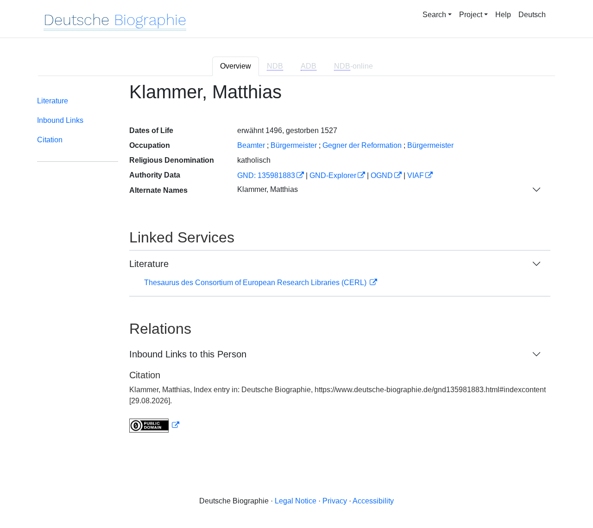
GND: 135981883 (266, 175)
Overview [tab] (235, 66)
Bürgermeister (430, 145)
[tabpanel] (296, 263)
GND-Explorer (332, 175)
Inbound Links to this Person (187, 354)
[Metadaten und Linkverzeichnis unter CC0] (154, 425)
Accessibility (373, 501)
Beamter (251, 145)
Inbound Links (60, 120)
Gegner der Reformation (362, 145)
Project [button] (470, 15)
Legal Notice (295, 501)
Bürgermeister (294, 145)
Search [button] (434, 15)
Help (503, 15)
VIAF (415, 175)
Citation (50, 140)
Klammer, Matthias (267, 189)
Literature (52, 101)
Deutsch (532, 15)
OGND (382, 175)
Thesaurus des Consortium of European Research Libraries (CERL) (256, 282)
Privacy (334, 501)
